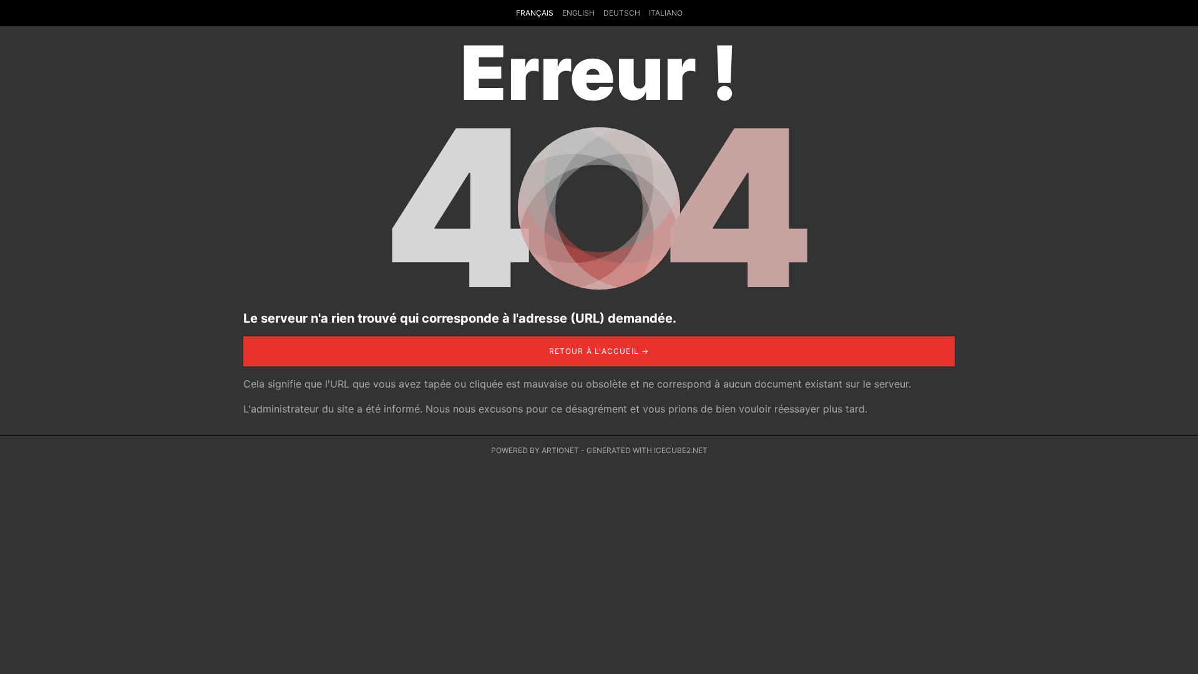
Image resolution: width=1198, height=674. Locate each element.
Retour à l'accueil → (599, 351)
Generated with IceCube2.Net (647, 450)
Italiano (666, 12)
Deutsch (621, 12)
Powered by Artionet (535, 450)
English (578, 12)
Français (534, 12)
